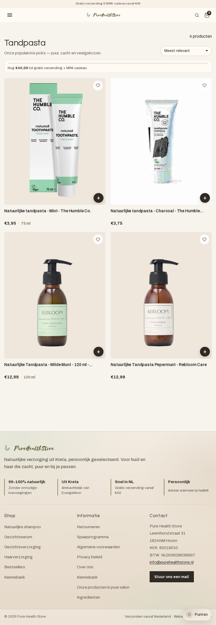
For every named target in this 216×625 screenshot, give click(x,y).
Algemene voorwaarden (98, 547)
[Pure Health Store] (103, 14)
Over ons (85, 567)
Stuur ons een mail (171, 577)
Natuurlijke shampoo (22, 527)
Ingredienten (88, 597)
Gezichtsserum (18, 537)
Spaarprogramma (93, 537)
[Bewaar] (98, 85)
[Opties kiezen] (205, 352)
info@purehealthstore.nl (172, 562)
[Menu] (9, 15)
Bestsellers (14, 567)
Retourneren (88, 527)
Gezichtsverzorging (22, 547)
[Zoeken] (197, 15)
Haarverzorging (18, 557)
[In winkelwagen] (99, 198)
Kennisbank (14, 577)
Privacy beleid (89, 557)
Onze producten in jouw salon (103, 587)
